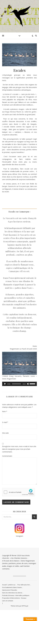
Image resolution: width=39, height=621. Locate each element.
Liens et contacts (7, 601)
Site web (5, 433)
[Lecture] (5, 384)
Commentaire (7, 456)
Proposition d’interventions (11, 598)
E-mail (5, 422)
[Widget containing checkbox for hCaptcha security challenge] (18, 492)
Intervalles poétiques (22, 595)
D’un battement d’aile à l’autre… (12, 587)
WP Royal (25, 606)
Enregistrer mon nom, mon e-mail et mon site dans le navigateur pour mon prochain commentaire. (19, 449)
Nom (4, 411)
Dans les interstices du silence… (12, 593)
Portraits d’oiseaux (8, 595)
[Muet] (28, 384)
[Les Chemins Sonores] (19, 16)
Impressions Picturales (9, 590)
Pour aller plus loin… (24, 585)
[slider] (33, 384)
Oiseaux (23, 598)
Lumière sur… (12, 585)
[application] (19, 384)
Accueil (4, 585)
